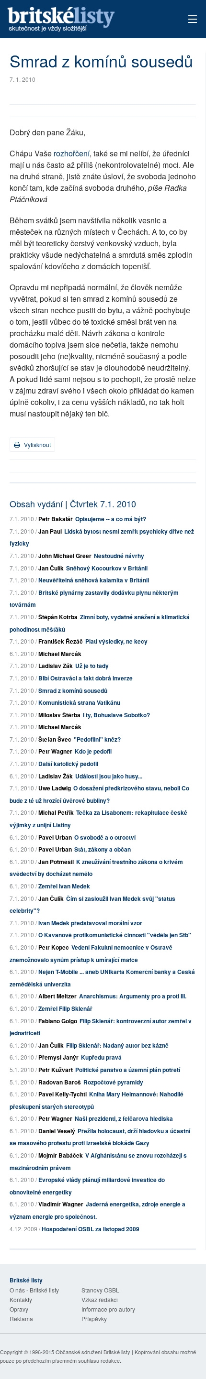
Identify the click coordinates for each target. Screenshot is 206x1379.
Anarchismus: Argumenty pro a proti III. (132, 996)
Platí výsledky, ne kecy (116, 641)
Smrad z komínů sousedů (72, 690)
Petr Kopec (53, 947)
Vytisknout (37, 444)
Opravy (19, 1309)
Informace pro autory (108, 1309)
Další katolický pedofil (68, 763)
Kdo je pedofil (93, 751)
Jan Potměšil (56, 861)
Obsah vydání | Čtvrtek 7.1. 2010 (73, 503)
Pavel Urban (55, 837)
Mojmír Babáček (60, 1155)
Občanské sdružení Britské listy (93, 1352)
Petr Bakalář (55, 518)
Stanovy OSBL (100, 1290)
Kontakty (21, 1299)
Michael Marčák (59, 653)
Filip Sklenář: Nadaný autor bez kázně (117, 1045)
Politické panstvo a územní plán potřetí (127, 1069)
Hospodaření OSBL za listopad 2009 (90, 1229)
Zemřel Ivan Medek (64, 886)
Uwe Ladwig (54, 788)
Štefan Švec (54, 739)
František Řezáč (60, 641)
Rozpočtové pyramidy (113, 1082)
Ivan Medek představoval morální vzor (90, 923)
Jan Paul (50, 531)
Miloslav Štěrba (59, 715)
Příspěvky (94, 1318)
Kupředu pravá (101, 1057)
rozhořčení (72, 153)
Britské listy (84, 20)
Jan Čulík (51, 568)
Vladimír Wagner (60, 1204)
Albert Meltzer (57, 996)
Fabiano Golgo (57, 1021)
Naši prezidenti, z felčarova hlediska (124, 1118)
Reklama (21, 1318)
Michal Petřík (56, 812)
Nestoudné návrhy (119, 555)
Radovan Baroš (59, 1082)
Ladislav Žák (55, 665)
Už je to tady (92, 665)
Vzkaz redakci (99, 1299)
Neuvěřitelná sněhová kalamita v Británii (93, 580)
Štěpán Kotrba (58, 617)
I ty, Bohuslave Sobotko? (116, 715)
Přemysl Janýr (58, 1057)
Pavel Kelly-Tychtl (62, 1094)
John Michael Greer (65, 555)
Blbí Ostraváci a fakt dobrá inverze (85, 678)
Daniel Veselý (56, 1131)
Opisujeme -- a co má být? (110, 518)
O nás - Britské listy (34, 1290)
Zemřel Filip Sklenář (65, 1008)
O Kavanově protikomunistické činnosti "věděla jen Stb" (114, 934)
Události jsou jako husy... (108, 776)
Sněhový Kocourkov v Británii (107, 568)
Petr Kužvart (55, 1069)
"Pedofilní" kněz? (97, 739)
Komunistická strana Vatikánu (79, 702)
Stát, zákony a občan (102, 849)
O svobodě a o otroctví (105, 837)
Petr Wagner (55, 751)
